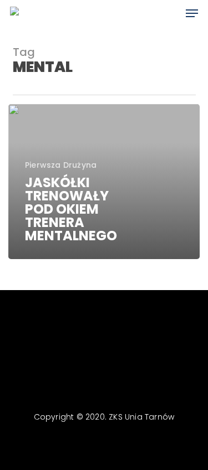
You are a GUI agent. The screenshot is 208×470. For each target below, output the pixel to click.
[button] (192, 13)
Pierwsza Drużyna (61, 165)
